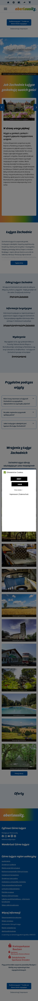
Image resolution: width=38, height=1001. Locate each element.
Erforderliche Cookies (15, 472)
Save (20, 484)
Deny (19, 479)
